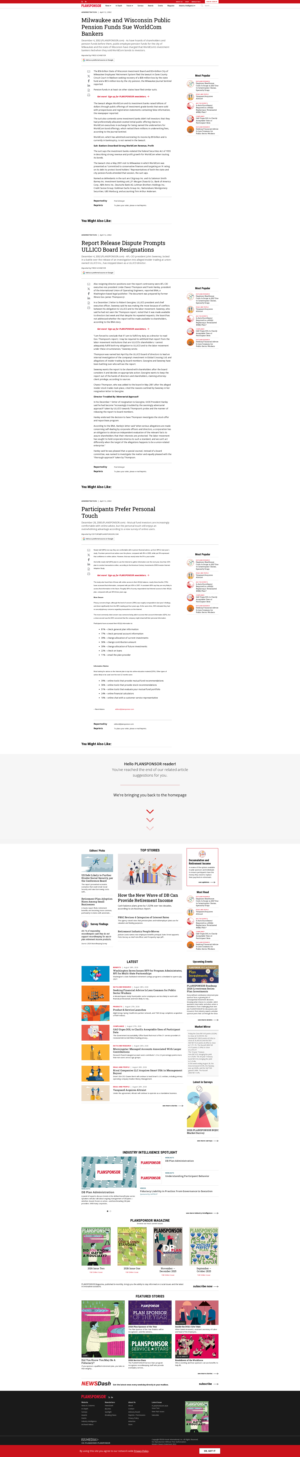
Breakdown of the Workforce (189, 1360)
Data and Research (203, 81)
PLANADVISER (91, 1443)
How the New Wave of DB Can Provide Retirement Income (148, 897)
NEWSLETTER (196, 2)
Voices (129, 6)
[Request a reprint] (89, 90)
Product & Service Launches (129, 1009)
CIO (82, 1443)
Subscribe (155, 1415)
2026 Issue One (132, 1268)
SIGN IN (208, 1)
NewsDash (109, 1405)
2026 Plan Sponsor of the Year (142, 1326)
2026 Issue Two (96, 1268)
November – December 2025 (168, 1270)
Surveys (140, 6)
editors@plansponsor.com (105, 534)
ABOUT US (179, 2)
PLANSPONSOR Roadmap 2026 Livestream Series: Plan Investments (202, 988)
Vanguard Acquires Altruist (204, 97)
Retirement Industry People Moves (138, 931)
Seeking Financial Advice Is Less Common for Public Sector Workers (207, 131)
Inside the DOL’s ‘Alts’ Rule (188, 1326)
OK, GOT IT (210, 1450)
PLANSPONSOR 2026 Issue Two (160, 1407)
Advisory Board (134, 1412)
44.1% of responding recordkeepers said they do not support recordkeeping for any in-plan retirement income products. (96, 935)
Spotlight (108, 1412)
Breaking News (110, 1415)
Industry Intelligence (186, 6)
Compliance (200, 116)
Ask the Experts (202, 103)
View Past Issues (158, 1411)
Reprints (143, 205)
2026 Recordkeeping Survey (97, 943)
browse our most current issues (150, 1223)
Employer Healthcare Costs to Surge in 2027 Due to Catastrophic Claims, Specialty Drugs (207, 86)
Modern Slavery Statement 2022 (164, 1444)
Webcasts (85, 1189)
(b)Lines (108, 1409)
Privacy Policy (133, 1418)
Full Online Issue (96, 1272)
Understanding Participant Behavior (106, 1192)
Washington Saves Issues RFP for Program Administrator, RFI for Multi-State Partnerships (147, 972)
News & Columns (88, 1405)
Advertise (131, 1421)
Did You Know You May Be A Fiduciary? (98, 1361)
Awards (150, 6)
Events (160, 6)
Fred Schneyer (99, 55)
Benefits (117, 967)
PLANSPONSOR (104, 1443)
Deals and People (202, 94)
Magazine (170, 6)
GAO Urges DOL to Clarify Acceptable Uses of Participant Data (206, 120)
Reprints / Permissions (136, 1415)
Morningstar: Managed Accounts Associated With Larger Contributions (147, 1050)
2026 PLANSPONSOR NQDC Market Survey (203, 1131)
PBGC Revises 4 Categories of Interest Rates (143, 917)
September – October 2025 (204, 1270)
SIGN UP (214, 1)
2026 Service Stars (137, 1360)
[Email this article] (88, 71)
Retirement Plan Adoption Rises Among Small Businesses (96, 901)
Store (130, 1424)
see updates (204, 882)
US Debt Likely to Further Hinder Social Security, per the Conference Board (97, 878)
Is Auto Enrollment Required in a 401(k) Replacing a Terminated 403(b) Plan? (206, 108)
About (130, 1405)
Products (117, 1006)
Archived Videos (87, 1424)
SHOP (187, 2)
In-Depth (119, 6)
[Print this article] (88, 95)
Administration (89, 12)
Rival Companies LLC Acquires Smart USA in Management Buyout (147, 1070)
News (107, 6)
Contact (131, 1409)
